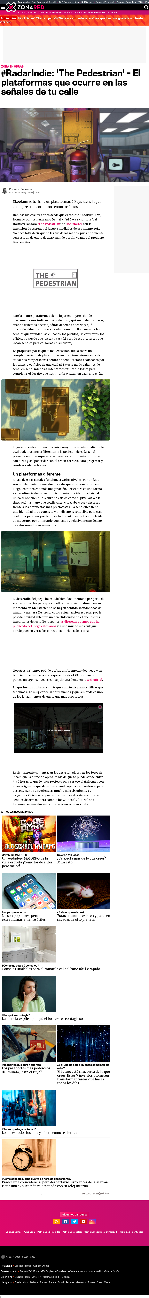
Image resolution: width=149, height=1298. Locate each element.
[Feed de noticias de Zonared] (56, 1221)
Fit (39, 1277)
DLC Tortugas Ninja (69, 2)
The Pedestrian (49, 224)
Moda (26, 1282)
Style (34, 1277)
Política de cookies (72, 1232)
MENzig (19, 1277)
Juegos (111, 7)
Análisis (124, 7)
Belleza (34, 1282)
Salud (61, 1282)
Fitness (91, 1282)
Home (49, 7)
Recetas (69, 1282)
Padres (43, 1282)
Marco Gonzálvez (23, 189)
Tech (27, 1277)
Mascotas (81, 1282)
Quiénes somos (14, 1232)
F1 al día (65, 1277)
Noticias (62, 7)
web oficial (94, 679)
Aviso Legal (29, 1232)
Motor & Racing (51, 1277)
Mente (107, 1282)
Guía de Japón (111, 1271)
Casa (99, 1282)
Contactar (137, 1232)
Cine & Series (93, 9)
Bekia (18, 1282)
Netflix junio (87, 2)
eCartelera (60, 1271)
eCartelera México (77, 1271)
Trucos (138, 7)
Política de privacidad (48, 1232)
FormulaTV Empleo (43, 1271)
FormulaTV (26, 1271)
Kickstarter (74, 224)
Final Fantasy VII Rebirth (44, 2)
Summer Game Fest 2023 (130, 2)
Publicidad (124, 1232)
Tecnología (78, 7)
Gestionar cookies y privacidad (100, 1232)
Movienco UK (96, 1271)
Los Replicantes (23, 1266)
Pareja (52, 1282)
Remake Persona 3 (105, 2)
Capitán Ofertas (41, 1266)
